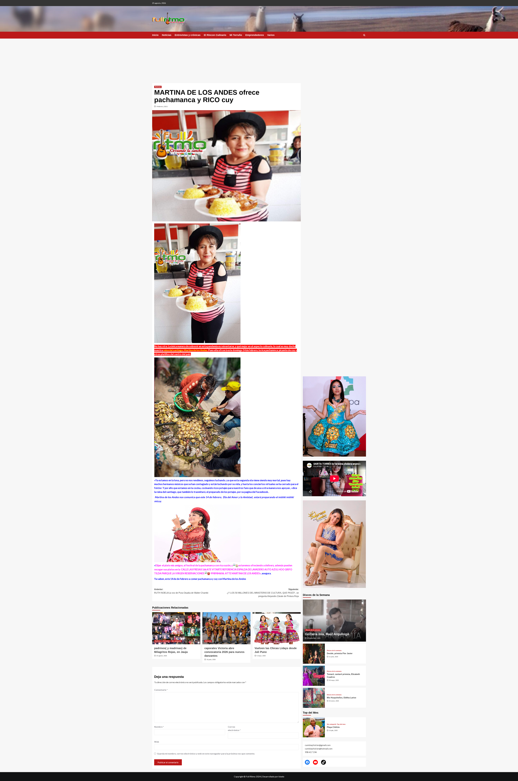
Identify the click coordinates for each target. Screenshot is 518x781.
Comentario (161, 689)
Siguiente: (263, 592)
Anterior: (181, 591)
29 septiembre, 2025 (313, 638)
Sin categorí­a (176, 641)
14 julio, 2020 (333, 730)
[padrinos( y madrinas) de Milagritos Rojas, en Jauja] (176, 628)
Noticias (166, 35)
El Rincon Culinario (215, 35)
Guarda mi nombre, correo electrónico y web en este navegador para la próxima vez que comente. (206, 753)
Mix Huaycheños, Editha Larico (341, 697)
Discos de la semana (313, 630)
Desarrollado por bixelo (273, 776)
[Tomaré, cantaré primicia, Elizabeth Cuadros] (314, 676)
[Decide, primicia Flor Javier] (314, 654)
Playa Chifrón (333, 727)
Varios (271, 35)
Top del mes (341, 724)
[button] (364, 35)
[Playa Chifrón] (314, 727)
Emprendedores (254, 35)
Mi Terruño (236, 35)
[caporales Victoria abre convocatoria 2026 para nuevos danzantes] (226, 628)
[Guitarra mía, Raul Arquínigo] (334, 621)
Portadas (166, 641)
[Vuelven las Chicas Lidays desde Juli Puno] (277, 628)
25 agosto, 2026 (161, 656)
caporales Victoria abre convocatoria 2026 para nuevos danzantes (224, 652)
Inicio (155, 35)
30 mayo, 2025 (334, 680)
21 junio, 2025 (333, 656)
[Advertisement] (259, 59)
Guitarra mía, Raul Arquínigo (327, 634)
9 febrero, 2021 (162, 106)
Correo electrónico (234, 728)
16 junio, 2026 (211, 659)
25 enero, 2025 (334, 701)
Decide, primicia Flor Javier (339, 653)
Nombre (159, 726)
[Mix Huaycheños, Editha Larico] (314, 698)
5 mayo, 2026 (261, 656)
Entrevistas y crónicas (187, 35)
